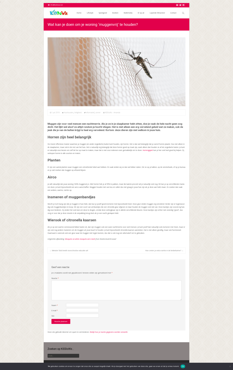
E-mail (54, 310)
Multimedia (128, 13)
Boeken (115, 13)
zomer (97, 112)
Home (79, 13)
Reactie (55, 278)
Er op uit (141, 13)
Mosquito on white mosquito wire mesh (80, 239)
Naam (54, 305)
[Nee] (230, 366)
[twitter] (180, 6)
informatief (90, 112)
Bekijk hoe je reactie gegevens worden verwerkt (109, 332)
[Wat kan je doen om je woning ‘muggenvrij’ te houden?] (116, 71)
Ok (183, 366)
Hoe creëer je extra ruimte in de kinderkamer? (164, 250)
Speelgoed (103, 13)
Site (52, 316)
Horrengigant (148, 150)
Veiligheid (78, 112)
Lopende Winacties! (157, 13)
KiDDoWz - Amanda (112, 112)
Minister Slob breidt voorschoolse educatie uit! (69, 250)
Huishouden (68, 112)
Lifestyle (90, 13)
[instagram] (183, 6)
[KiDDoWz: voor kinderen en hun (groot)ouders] (56, 12)
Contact (173, 13)
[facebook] (177, 6)
